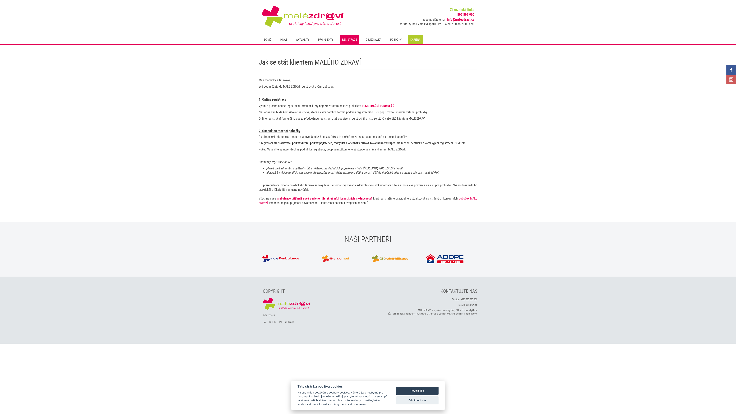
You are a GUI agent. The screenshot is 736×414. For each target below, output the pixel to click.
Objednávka (373, 39)
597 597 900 (465, 14)
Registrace (349, 39)
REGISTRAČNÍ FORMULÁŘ (378, 106)
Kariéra (415, 39)
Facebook (269, 322)
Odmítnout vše (417, 400)
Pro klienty (325, 39)
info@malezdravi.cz (460, 19)
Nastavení (360, 404)
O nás (283, 39)
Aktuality (302, 39)
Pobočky (396, 39)
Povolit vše (417, 390)
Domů (267, 39)
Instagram (286, 322)
